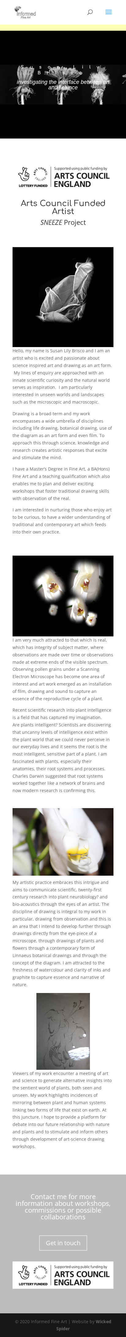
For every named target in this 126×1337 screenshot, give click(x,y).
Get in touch (63, 1243)
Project (63, 222)
